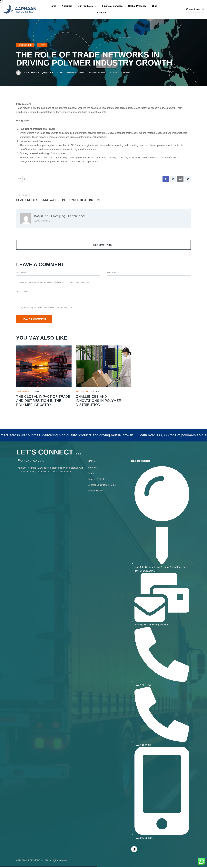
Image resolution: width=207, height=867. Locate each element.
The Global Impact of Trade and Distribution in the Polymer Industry (43, 401)
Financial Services (112, 6)
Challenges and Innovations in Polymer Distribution (98, 401)
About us (67, 6)
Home (53, 6)
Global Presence (137, 6)
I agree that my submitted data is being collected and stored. (47, 307)
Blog (154, 6)
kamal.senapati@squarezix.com (59, 216)
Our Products (85, 6)
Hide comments (101, 245)
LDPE (42, 45)
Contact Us (103, 12)
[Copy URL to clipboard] (187, 179)
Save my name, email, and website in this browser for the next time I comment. (55, 282)
